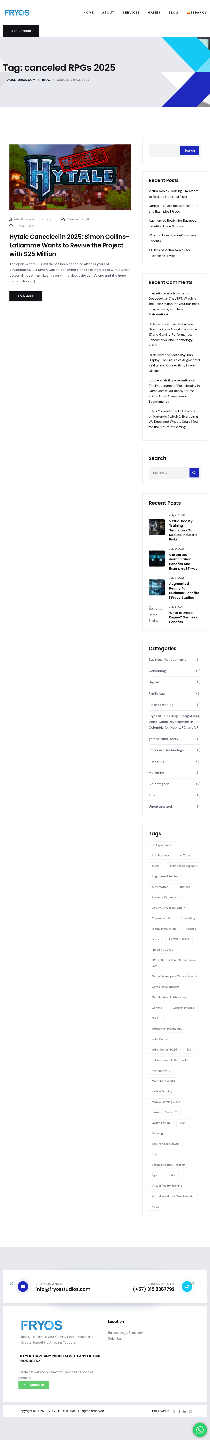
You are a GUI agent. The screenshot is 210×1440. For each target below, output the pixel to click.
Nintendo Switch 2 (164, 1112)
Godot (156, 1018)
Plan (183, 1123)
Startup (157, 1154)
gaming (157, 1008)
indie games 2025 (164, 1049)
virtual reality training (167, 1185)
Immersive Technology (166, 750)
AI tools (185, 855)
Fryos (155, 939)
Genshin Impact (183, 1008)
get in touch (21, 31)
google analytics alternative (169, 380)
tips (155, 1175)
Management (161, 1070)
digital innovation (164, 929)
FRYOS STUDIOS (162, 949)
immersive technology (167, 1028)
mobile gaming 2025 (166, 1102)
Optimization (161, 1123)
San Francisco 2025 (165, 1144)
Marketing (156, 772)
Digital (154, 682)
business (184, 887)
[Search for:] (175, 473)
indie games (160, 1039)
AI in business (161, 855)
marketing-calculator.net (167, 293)
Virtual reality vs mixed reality (173, 1196)
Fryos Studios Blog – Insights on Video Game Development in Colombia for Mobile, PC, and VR (174, 722)
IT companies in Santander (170, 1060)
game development (165, 987)
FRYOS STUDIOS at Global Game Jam (174, 963)
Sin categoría (159, 784)
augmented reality (165, 876)
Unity (171, 1175)
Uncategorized (160, 806)
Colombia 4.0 (161, 918)
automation (160, 887)
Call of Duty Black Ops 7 (168, 908)
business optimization (167, 897)
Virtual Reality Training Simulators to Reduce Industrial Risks (183, 530)
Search (189, 150)
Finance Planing (161, 705)
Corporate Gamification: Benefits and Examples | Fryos (183, 561)
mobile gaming (162, 1091)
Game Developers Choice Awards (174, 976)
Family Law (157, 693)
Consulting (157, 671)
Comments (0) (77, 219)
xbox (155, 1206)
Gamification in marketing (169, 997)
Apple (156, 866)
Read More (25, 296)
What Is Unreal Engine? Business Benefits (183, 617)
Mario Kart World (163, 1081)
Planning (157, 1133)
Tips (152, 795)
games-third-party (163, 739)
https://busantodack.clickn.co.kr (173, 411)
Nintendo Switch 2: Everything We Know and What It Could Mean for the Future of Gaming (174, 421)
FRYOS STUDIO (179, 939)
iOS (189, 1049)
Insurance (156, 761)
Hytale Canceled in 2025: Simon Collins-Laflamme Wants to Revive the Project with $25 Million (69, 245)
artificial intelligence (183, 866)
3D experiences (162, 845)
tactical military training (168, 1164)
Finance (191, 929)
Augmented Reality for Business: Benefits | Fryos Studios (184, 590)
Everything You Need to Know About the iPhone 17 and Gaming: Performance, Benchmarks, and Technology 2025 (173, 334)
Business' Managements (167, 659)
